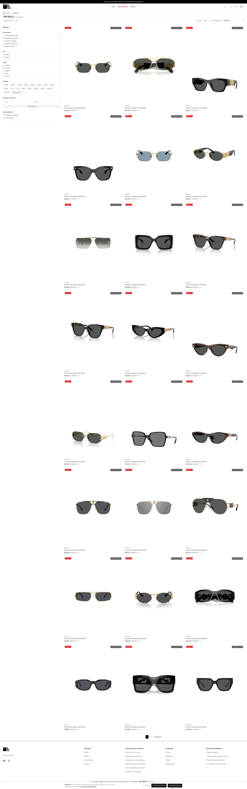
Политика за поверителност (217, 756)
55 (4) (39, 85)
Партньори (170, 764)
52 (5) (26, 85)
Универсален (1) (17, 92)
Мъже (86, 756)
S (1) (12, 88)
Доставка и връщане (133, 756)
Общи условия (211, 752)
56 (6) (12, 85)
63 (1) (42, 88)
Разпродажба (123, 6)
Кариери (169, 756)
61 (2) (45, 85)
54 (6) (6, 85)
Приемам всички (175, 785)
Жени (86, 752)
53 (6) (19, 85)
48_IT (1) (49, 88)
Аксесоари (88, 760)
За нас (168, 752)
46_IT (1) (6, 92)
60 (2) (52, 85)
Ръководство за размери (135, 760)
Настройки (146, 785)
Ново (113, 6)
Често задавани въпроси (135, 768)
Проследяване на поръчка (135, 764)
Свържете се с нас (132, 752)
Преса (168, 760)
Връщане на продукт (133, 772)
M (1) (23, 88)
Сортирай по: (216, 20)
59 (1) (29, 88)
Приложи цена (32, 106)
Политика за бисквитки (215, 760)
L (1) (18, 88)
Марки (133, 6)
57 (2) (6, 88)
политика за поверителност (88, 786)
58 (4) (32, 85)
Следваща (157, 737)
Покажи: (199, 20)
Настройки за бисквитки (216, 764)
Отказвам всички (159, 785)
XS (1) (36, 88)
